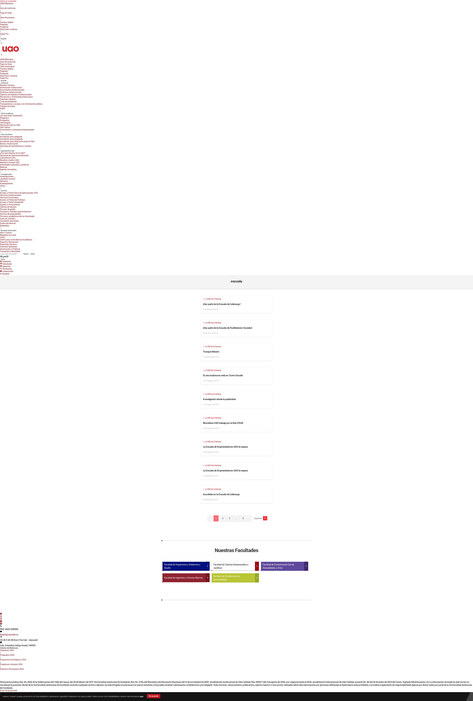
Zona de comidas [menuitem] (7, 218)
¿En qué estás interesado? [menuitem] (11, 115)
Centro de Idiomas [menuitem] (8, 223)
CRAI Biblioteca (6, 3)
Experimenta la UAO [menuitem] (7, 151)
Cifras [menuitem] (2, 186)
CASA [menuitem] (2, 237)
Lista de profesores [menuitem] (8, 101)
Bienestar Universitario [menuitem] (8, 230)
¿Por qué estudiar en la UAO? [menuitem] (12, 153)
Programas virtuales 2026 (11, 664)
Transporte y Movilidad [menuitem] (10, 251)
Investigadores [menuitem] (6, 183)
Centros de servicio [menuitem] (8, 207)
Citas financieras (7, 17)
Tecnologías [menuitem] (5, 122)
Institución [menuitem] (4, 83)
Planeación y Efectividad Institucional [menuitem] (16, 97)
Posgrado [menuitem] (4, 27)
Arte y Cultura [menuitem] (6, 232)
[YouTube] (1, 621)
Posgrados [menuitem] (4, 120)
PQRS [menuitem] (2, 108)
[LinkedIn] (1, 624)
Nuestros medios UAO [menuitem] (9, 160)
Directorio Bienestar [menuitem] (8, 247)
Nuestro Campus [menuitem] (7, 85)
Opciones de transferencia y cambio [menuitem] (15, 146)
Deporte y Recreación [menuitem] (9, 242)
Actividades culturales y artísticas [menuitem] (14, 165)
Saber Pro (4, 34)
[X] (1, 616)
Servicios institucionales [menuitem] (10, 195)
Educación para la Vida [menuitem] (10, 125)
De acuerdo (153, 696)
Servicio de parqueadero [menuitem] (10, 214)
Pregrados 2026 (7, 650)
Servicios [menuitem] (4, 181)
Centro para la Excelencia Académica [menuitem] (16, 240)
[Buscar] (1, 43)
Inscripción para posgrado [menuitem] (11, 139)
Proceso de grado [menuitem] (7, 209)
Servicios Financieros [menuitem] (9, 197)
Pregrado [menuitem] (4, 24)
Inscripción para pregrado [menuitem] (11, 137)
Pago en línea (6, 13)
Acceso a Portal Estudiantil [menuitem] (11, 202)
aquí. (142, 696)
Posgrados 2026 (7, 655)
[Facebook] (1, 614)
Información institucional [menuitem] (11, 87)
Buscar (26, 254)
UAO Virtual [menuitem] (5, 127)
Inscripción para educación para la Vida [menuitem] (17, 141)
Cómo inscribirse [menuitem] (6, 134)
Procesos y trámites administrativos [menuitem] (15, 211)
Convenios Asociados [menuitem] (9, 221)
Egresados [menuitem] (4, 225)
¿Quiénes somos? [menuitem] (7, 179)
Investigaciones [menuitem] (6, 174)
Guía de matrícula (7, 8)
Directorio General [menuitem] (8, 99)
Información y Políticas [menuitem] (10, 249)
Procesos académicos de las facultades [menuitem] (17, 216)
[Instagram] (1, 619)
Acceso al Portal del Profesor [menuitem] (12, 200)
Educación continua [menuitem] (8, 29)
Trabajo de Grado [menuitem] (7, 106)
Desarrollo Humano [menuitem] (8, 244)
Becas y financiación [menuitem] (9, 144)
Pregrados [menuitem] (4, 118)
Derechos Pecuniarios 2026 (12, 669)
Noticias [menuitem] (3, 167)
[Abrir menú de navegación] (4, 55)
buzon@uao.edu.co (9, 634)
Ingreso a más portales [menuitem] (10, 204)
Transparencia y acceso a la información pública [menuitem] (21, 104)
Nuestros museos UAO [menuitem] (9, 162)
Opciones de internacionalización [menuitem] (14, 155)
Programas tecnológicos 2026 (13, 659)
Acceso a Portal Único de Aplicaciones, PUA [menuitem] (19, 193)
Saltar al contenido (8, 1)
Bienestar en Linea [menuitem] (8, 235)
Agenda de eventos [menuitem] (8, 169)
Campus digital (6, 22)
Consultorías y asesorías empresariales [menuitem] (17, 129)
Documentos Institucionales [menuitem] (12, 90)
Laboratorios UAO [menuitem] (7, 158)
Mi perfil (3, 39)
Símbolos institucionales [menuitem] (10, 92)
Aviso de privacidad (8, 690)
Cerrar (32, 254)
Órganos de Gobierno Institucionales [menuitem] (16, 94)
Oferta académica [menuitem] (7, 113)
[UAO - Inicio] (10, 52)
